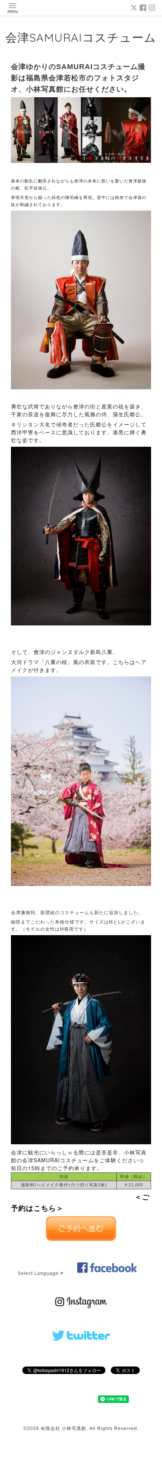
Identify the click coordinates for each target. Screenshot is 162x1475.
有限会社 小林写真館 (63, 1428)
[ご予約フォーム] (81, 1239)
